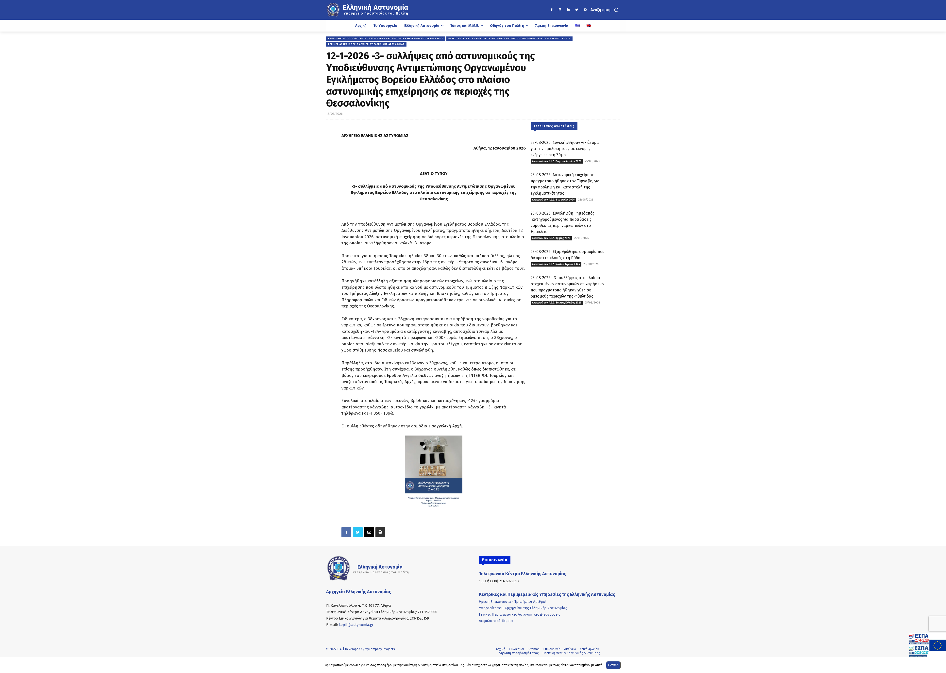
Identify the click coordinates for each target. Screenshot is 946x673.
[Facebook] (552, 10)
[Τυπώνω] (380, 532)
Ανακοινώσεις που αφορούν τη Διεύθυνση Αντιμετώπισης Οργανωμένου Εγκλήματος (385, 38)
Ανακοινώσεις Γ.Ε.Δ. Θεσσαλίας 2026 (553, 199)
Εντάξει (613, 665)
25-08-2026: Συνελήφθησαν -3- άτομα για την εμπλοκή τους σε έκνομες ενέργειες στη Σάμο (565, 148)
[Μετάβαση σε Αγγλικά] (588, 26)
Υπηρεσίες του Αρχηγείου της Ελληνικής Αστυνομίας (523, 608)
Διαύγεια (570, 649)
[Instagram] (560, 10)
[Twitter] (577, 10)
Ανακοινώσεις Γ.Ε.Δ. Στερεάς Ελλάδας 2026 (556, 302)
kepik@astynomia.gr (356, 625)
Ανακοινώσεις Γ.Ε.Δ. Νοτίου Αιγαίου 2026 (556, 264)
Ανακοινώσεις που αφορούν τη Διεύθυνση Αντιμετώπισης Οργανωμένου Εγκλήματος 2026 (509, 38)
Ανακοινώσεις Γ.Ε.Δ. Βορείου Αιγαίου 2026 (556, 161)
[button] (605, 10)
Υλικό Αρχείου (589, 649)
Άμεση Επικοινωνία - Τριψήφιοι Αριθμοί (512, 601)
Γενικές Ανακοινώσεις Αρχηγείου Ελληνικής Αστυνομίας (366, 44)
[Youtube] (585, 10)
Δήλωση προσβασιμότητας (519, 653)
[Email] (369, 532)
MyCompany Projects (380, 649)
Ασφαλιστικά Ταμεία (496, 621)
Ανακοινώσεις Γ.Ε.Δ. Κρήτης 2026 (551, 238)
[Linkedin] (568, 10)
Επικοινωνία (551, 649)
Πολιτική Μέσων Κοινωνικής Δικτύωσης (571, 653)
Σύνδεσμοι (516, 649)
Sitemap (534, 649)
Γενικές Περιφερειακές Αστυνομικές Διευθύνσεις (519, 614)
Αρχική (500, 649)
